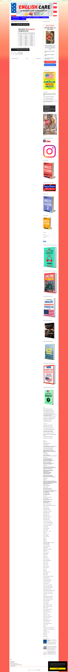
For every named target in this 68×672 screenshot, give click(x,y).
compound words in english (47, 525)
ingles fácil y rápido (46, 567)
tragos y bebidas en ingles (47, 620)
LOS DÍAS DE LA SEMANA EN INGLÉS (49, 418)
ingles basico (45, 556)
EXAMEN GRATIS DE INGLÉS (47, 419)
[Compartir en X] (20, 52)
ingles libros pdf (45, 574)
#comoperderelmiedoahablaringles (48, 448)
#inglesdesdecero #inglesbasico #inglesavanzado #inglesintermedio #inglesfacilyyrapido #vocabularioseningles (49, 476)
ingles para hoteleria (46, 577)
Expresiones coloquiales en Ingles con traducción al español (48, 543)
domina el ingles (45, 529)
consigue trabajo (45, 526)
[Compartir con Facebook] (21, 52)
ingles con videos (45, 564)
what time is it (45, 633)
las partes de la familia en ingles (48, 586)
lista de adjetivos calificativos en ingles (49, 590)
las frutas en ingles (46, 583)
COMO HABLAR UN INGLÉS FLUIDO (48, 413)
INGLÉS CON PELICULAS (49, 109)
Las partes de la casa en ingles (51, 646)
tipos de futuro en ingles (46, 617)
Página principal (12, 661)
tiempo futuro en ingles (46, 614)
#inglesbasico (45, 465)
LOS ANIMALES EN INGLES (51, 651)
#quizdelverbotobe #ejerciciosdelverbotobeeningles (47, 499)
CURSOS (23, 19)
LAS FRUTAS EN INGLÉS (47, 421)
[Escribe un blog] (19, 52)
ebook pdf (44, 532)
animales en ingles (46, 506)
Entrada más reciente (15, 58)
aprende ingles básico (46, 508)
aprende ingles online (46, 515)
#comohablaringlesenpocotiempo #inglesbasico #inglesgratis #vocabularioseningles (50, 446)
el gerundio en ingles (46, 536)
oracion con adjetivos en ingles (47, 604)
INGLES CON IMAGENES (47, 560)
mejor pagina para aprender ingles (48, 596)
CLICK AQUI (14, 24)
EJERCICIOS (47, 110)
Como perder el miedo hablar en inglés (48, 429)
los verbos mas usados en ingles (48, 593)
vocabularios (45, 630)
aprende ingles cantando (46, 509)
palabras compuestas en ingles (47, 606)
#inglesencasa (45, 478)
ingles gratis (45, 570)
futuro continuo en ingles (46, 546)
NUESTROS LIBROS (15, 19)
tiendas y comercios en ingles (47, 616)
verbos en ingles (45, 624)
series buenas (45, 613)
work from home (45, 636)
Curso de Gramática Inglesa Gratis (48, 98)
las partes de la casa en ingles (47, 584)
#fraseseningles (45, 457)
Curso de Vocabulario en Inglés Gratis (48, 96)
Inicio (27, 58)
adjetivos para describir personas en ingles (49, 505)
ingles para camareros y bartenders (48, 576)
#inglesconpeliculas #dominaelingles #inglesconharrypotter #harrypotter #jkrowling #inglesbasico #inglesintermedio (49, 468)
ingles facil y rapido (46, 566)
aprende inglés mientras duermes (48, 425)
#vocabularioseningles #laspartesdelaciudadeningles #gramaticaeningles (47, 502)
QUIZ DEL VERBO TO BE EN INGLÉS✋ (16, 664)
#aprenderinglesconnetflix (47, 443)
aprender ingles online (46, 519)
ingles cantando (45, 557)
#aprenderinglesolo (46, 444)
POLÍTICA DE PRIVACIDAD (47, 107)
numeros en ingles (45, 603)
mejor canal (45, 594)
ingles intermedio (45, 573)
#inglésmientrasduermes (46, 485)
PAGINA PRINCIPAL (15, 17)
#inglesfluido (45, 479)
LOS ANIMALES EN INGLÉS (47, 415)
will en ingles (45, 634)
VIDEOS (29, 17)
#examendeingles (45, 453)
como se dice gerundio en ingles (48, 522)
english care (45, 539)
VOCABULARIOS (45, 17)
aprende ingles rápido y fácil (47, 516)
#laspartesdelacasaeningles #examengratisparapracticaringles (48, 489)
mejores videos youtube (46, 600)
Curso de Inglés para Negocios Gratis (48, 99)
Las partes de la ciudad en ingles (48, 431)
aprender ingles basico (46, 518)
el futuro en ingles (45, 535)
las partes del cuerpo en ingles (47, 587)
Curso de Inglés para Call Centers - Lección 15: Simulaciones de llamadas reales (50, 101)
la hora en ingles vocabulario (47, 580)
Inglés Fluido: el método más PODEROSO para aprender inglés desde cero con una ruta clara (49, 94)
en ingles (44, 538)
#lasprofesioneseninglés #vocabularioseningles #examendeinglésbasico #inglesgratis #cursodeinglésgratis (50, 491)
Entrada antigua (38, 58)
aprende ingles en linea (46, 512)
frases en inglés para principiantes (48, 436)
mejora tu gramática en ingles (47, 597)
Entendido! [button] (58, 668)
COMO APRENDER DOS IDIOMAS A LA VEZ (50, 414)
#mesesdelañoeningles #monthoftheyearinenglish (47, 494)
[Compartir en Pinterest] (21, 52)
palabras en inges (45, 607)
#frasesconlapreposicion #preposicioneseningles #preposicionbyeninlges (50, 455)
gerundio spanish (45, 547)
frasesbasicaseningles (46, 544)
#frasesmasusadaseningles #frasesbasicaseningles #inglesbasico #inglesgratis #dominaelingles (48, 463)
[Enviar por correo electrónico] (18, 52)
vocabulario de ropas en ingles (47, 426)
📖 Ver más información (50, 64)
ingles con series (45, 563)
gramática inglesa (45, 553)
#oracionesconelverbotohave (47, 497)
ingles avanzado (45, 554)
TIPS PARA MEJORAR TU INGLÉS (48, 410)
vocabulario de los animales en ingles (48, 627)
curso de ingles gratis (46, 528)
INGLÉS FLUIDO (36, 17)
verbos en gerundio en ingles (47, 623)
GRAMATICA (24, 17)
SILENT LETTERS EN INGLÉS (47, 409)
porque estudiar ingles (46, 610)
